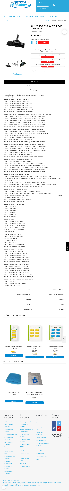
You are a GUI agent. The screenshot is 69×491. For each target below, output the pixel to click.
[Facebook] (54, 423)
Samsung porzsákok (8, 484)
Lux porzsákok (35, 484)
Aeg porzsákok (39, 482)
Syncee (27, 485)
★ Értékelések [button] (67, 246)
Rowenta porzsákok (48, 482)
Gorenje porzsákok (18, 484)
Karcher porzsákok (27, 484)
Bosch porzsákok (57, 482)
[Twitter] (59, 423)
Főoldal (47, 20)
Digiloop (55, 484)
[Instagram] (54, 428)
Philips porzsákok (31, 482)
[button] (64, 31)
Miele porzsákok (43, 484)
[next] (64, 339)
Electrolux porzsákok (21, 482)
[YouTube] (59, 428)
